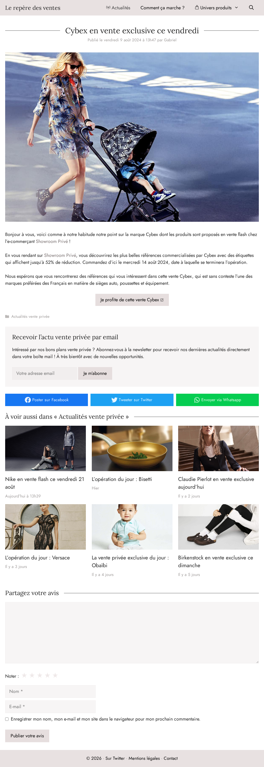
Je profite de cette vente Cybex (130, 299)
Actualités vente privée (30, 316)
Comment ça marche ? (163, 7)
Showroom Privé (52, 241)
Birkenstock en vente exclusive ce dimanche (215, 561)
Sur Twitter (115, 758)
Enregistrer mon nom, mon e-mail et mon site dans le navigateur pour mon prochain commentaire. (105, 719)
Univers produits (215, 7)
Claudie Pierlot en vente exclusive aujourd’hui (216, 483)
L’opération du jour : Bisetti (122, 479)
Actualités (120, 7)
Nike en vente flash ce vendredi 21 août (44, 483)
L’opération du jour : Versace (37, 558)
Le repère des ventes (32, 7)
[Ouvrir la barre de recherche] (251, 7)
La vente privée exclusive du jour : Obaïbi (130, 561)
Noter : (12, 676)
